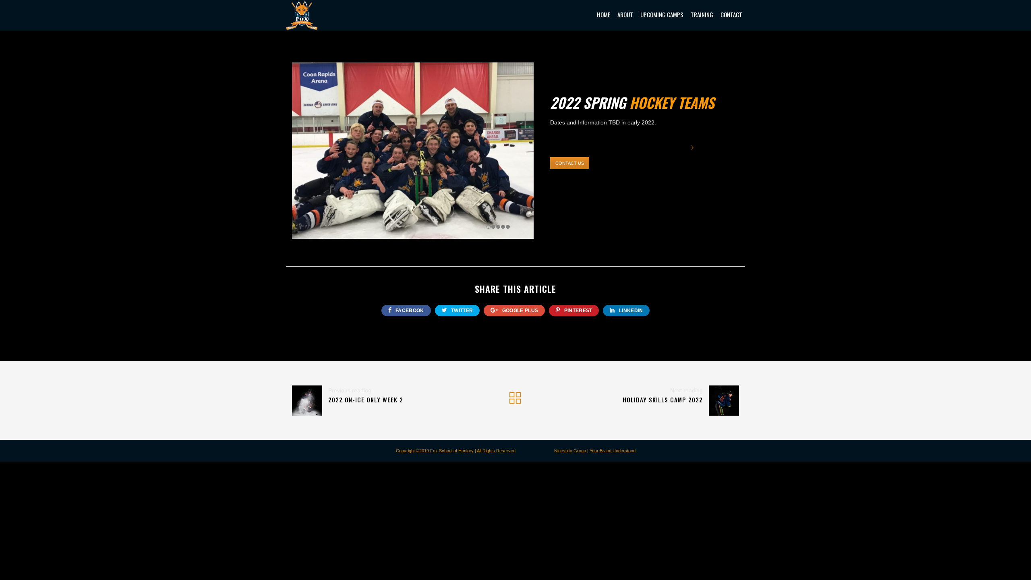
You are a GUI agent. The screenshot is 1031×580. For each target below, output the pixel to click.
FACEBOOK (409, 310)
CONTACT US (569, 163)
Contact (731, 14)
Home (603, 14)
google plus (519, 310)
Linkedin (630, 310)
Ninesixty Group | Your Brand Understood (595, 450)
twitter (461, 310)
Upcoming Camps (661, 14)
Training (702, 14)
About (625, 14)
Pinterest (577, 310)
